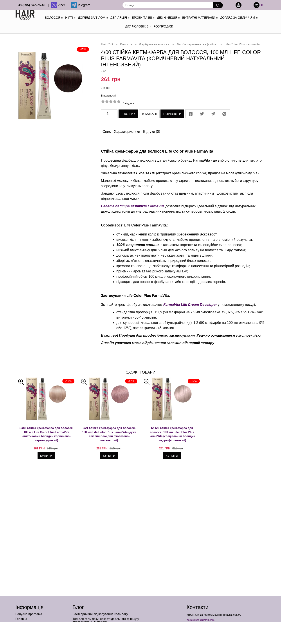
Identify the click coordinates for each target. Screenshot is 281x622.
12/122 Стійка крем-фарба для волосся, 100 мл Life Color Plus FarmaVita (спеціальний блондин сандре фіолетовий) (172, 434)
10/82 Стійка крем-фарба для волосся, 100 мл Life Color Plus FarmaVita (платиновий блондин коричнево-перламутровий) (46, 434)
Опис (107, 131)
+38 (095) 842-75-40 (31, 5)
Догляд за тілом (93, 17)
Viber (62, 5)
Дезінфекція (168, 17)
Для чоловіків (138, 26)
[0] (256, 5)
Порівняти (172, 114)
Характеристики (127, 131)
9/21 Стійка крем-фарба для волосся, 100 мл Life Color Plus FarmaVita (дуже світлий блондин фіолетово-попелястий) (109, 434)
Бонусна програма (28, 614)
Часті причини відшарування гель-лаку (100, 614)
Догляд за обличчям (239, 17)
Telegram (83, 5)
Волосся (54, 17)
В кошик (128, 114)
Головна (21, 618)
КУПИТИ (46, 456)
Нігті (70, 17)
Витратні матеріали (200, 17)
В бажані (149, 114)
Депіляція (120, 17)
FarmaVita (156, 206)
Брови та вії (143, 17)
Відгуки (151, 131)
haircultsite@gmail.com (200, 620)
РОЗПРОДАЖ (163, 26)
